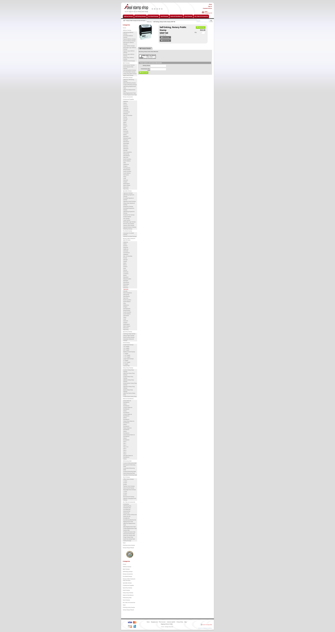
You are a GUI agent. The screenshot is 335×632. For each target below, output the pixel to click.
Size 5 (124, 452)
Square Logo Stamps (128, 225)
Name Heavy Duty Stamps (128, 390)
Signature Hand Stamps (129, 201)
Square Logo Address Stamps (128, 51)
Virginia (125, 182)
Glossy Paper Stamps (128, 335)
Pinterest (159, 9)
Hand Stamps (164, 16)
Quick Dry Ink (126, 516)
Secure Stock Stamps (128, 488)
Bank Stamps (126, 63)
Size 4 (124, 450)
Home (210, 4)
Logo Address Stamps (129, 46)
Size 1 (124, 443)
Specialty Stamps (127, 191)
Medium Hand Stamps (129, 351)
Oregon (125, 166)
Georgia (125, 119)
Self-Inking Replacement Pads (129, 87)
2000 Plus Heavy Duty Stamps (129, 374)
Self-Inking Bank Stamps (129, 70)
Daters (125, 404)
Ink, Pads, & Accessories (201, 16)
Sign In (210, 6)
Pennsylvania (126, 168)
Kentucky (125, 131)
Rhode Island (126, 169)
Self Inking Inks (127, 506)
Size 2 (124, 445)
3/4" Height (126, 350)
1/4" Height (126, 346)
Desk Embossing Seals (129, 473)
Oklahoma (126, 164)
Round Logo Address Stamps (128, 55)
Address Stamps (128, 16)
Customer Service (207, 8)
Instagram (162, 9)
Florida (125, 117)
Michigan (125, 140)
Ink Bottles (126, 504)
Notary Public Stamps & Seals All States (135, 20)
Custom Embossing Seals (129, 463)
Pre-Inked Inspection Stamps (128, 209)
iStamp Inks (126, 513)
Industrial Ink (126, 511)
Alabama (125, 101)
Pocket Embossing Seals (129, 471)
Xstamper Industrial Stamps (128, 339)
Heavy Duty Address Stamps (128, 58)
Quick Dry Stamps (127, 331)
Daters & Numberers (176, 16)
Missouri (125, 145)
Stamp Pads (126, 365)
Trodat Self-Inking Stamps (130, 84)
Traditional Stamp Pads (129, 532)
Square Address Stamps (129, 39)
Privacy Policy (180, 622)
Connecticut (126, 112)
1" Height (125, 353)
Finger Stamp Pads (128, 537)
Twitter (152, 9)
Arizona (125, 105)
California (125, 108)
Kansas (125, 129)
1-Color (125, 481)
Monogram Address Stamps (128, 43)
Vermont (125, 180)
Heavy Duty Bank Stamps (130, 73)
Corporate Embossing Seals (129, 468)
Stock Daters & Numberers (127, 401)
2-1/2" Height (126, 362)
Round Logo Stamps (128, 223)
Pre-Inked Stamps (153, 16)
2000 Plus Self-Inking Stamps (128, 80)
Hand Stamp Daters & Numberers (129, 435)
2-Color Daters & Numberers (127, 415)
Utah (124, 178)
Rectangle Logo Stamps (129, 222)
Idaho (124, 122)
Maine (125, 134)
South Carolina (127, 171)
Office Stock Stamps (128, 479)
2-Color (125, 482)
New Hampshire (127, 152)
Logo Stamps (126, 220)
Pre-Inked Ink (126, 509)
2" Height (125, 360)
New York (125, 157)
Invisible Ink (126, 518)
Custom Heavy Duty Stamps (128, 370)
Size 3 (124, 448)
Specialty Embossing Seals (130, 475)
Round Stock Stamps (128, 496)
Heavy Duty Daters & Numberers (128, 421)
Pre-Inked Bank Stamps (129, 72)
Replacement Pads (128, 521)
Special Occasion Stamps (129, 227)
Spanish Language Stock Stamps (129, 499)
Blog (185, 622)
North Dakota (127, 161)
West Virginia (126, 185)
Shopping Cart (208, 13)
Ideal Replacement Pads (129, 93)
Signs (124, 543)
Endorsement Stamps (129, 65)
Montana (125, 147)
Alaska (125, 103)
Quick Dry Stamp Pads (129, 535)
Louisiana (125, 133)
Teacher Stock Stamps (129, 486)
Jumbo (125, 484)
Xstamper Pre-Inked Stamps (128, 233)
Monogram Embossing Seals (129, 465)
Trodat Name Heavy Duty (130, 396)
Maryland (125, 136)
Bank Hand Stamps (128, 75)
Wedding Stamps (127, 229)
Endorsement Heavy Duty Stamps (130, 384)
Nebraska (149, 21)
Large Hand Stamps (128, 358)
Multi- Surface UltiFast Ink (130, 514)
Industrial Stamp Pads (129, 533)
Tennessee (126, 175)
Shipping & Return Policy (166, 624)
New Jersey (126, 154)
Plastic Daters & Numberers (127, 428)
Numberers (126, 406)
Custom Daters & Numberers (127, 408)
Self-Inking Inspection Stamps (129, 212)
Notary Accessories (128, 97)
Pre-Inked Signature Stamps (128, 198)
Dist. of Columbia (127, 115)
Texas (124, 176)
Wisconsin (126, 187)
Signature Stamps (128, 193)
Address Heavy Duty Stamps (128, 380)
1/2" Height (126, 348)
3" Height (125, 364)
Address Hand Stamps (129, 61)
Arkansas (125, 106)
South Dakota (127, 173)
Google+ (157, 9)
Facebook (154, 9)
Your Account (162, 622)
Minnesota (126, 141)
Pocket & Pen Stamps (129, 215)
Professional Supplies (128, 99)
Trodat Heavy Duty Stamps (128, 377)
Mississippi (126, 143)
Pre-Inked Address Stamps (128, 36)
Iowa (124, 127)
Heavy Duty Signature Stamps (129, 203)
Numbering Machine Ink (129, 520)
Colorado (125, 110)
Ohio (124, 162)
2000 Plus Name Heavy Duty (129, 393)
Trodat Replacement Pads (130, 95)
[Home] (124, 20)
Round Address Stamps (129, 41)
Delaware (125, 113)
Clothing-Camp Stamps (129, 333)
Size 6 (124, 454)
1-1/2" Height (126, 357)
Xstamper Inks (127, 507)
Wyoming (125, 189)
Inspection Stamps (128, 206)
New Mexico (126, 155)
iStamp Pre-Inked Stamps (130, 236)
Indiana (125, 126)
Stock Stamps (188, 16)
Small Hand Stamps (128, 344)
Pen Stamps (126, 218)
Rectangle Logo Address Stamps (129, 48)
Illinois (125, 124)
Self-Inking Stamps (140, 16)
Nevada (125, 150)
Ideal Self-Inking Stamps (129, 83)
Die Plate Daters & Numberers (128, 456)
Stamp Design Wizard (128, 547)
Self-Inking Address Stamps (128, 33)
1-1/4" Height (126, 355)
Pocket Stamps (127, 216)
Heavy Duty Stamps (128, 368)
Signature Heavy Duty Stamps (129, 387)
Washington (126, 183)
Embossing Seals (127, 461)
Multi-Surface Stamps (128, 337)
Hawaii (125, 120)
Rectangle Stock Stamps (129, 489)
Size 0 (124, 441)
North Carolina (127, 159)
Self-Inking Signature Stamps (128, 195)
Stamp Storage (127, 540)
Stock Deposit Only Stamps (128, 67)
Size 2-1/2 (125, 447)
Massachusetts (127, 138)
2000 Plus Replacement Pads (129, 90)
